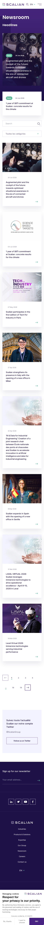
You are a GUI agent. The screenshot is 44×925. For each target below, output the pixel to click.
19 (21, 688)
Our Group (22, 845)
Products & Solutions (22, 834)
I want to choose (22, 921)
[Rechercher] (38, 780)
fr (32, 8)
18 (13, 688)
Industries (22, 829)
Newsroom (22, 851)
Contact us (22, 862)
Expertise (22, 840)
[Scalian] (13, 4)
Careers (22, 856)
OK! (36, 921)
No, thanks (7, 921)
